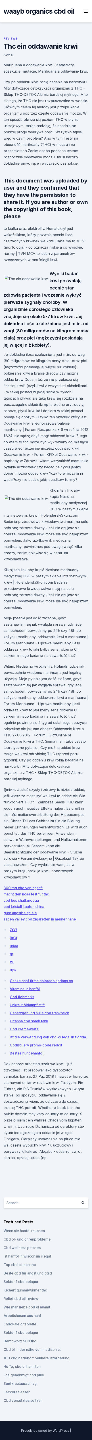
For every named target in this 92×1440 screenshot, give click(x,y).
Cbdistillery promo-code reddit (36, 1045)
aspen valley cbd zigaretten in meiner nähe (40, 919)
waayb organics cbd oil (39, 11)
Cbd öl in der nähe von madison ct (32, 1349)
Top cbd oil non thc (20, 1264)
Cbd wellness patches (22, 1247)
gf (11, 954)
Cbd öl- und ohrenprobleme (27, 1239)
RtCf (13, 938)
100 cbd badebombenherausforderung (36, 1358)
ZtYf (13, 930)
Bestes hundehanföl (26, 1053)
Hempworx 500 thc (20, 1341)
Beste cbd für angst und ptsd (28, 1273)
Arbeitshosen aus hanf (22, 1315)
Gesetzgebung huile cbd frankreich (39, 1013)
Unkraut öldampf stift (27, 1005)
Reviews (10, 38)
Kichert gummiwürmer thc (25, 1290)
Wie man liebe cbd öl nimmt (27, 1307)
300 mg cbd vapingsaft (23, 888)
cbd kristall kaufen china (24, 906)
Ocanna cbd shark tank (29, 1021)
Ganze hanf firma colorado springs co (41, 981)
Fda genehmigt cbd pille (24, 1375)
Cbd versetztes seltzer (23, 1400)
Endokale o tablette (20, 1324)
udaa (14, 946)
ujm (13, 970)
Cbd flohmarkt (22, 997)
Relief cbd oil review (21, 1298)
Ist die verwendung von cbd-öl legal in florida (48, 1037)
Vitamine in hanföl (25, 989)
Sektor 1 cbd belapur (21, 1281)
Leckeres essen (17, 1392)
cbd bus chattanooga (21, 900)
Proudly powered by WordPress (45, 1430)
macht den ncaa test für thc (26, 894)
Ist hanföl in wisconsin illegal (27, 1256)
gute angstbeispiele (20, 913)
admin (8, 54)
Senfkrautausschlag (20, 1383)
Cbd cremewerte (24, 1029)
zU (12, 962)
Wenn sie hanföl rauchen (24, 1230)
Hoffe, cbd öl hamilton (22, 1366)
